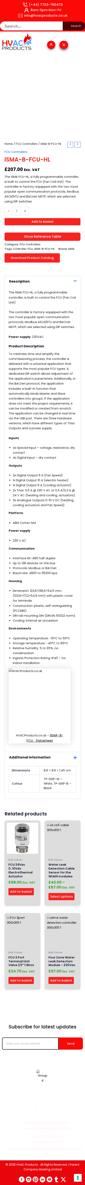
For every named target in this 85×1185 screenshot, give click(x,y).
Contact (43, 1095)
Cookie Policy (73, 1104)
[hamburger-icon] (76, 45)
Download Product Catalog (32, 258)
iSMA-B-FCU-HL (44, 249)
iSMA (71, 249)
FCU (30, 249)
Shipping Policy (22, 1110)
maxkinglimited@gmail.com (46, 1128)
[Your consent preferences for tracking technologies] (78, 1178)
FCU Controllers (27, 144)
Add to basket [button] (21, 892)
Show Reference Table (42, 236)
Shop (68, 1089)
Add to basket (43, 222)
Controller (19, 249)
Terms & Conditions (17, 1104)
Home (9, 144)
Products (20, 1089)
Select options (61, 896)
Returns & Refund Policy (57, 1110)
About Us (38, 1089)
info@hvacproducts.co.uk (45, 15)
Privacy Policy (48, 1104)
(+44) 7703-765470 (46, 4)
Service (55, 1089)
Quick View (22, 852)
